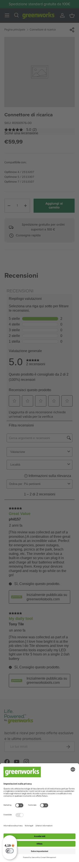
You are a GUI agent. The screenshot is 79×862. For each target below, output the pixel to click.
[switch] (10, 850)
